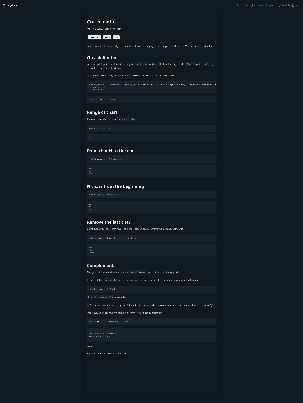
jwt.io (183, 75)
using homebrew (121, 280)
